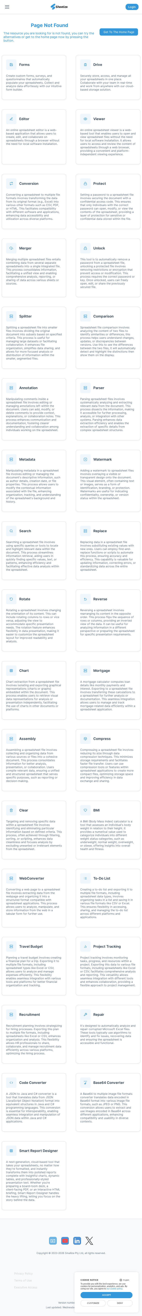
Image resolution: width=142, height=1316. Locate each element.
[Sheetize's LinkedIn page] (77, 1241)
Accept (106, 1295)
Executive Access (25, 1287)
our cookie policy (114, 1288)
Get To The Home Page (119, 32)
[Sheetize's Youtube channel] (65, 1241)
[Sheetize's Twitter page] (89, 1241)
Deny (120, 1303)
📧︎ (52, 1241)
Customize (93, 1303)
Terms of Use (23, 1280)
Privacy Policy (23, 1273)
